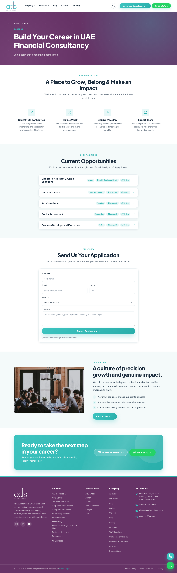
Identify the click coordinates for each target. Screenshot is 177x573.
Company (28, 5)
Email (45, 285)
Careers (112, 513)
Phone (92, 285)
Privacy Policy (130, 569)
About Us (113, 494)
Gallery (112, 508)
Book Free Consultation (134, 6)
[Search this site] (113, 6)
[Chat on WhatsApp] (170, 565)
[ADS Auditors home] (11, 6)
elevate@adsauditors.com (151, 510)
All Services (57, 541)
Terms (141, 569)
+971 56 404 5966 (147, 504)
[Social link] (16, 524)
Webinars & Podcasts (118, 541)
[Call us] (170, 556)
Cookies (149, 569)
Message (46, 309)
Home (16, 24)
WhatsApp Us (144, 452)
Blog (55, 5)
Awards (112, 546)
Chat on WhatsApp (147, 516)
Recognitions (115, 551)
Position (45, 297)
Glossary (113, 527)
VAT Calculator (115, 532)
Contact (65, 5)
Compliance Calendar (118, 537)
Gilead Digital (64, 569)
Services (43, 5)
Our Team (113, 498)
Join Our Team (103, 416)
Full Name (47, 273)
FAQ (111, 518)
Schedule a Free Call (112, 452)
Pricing (76, 5)
